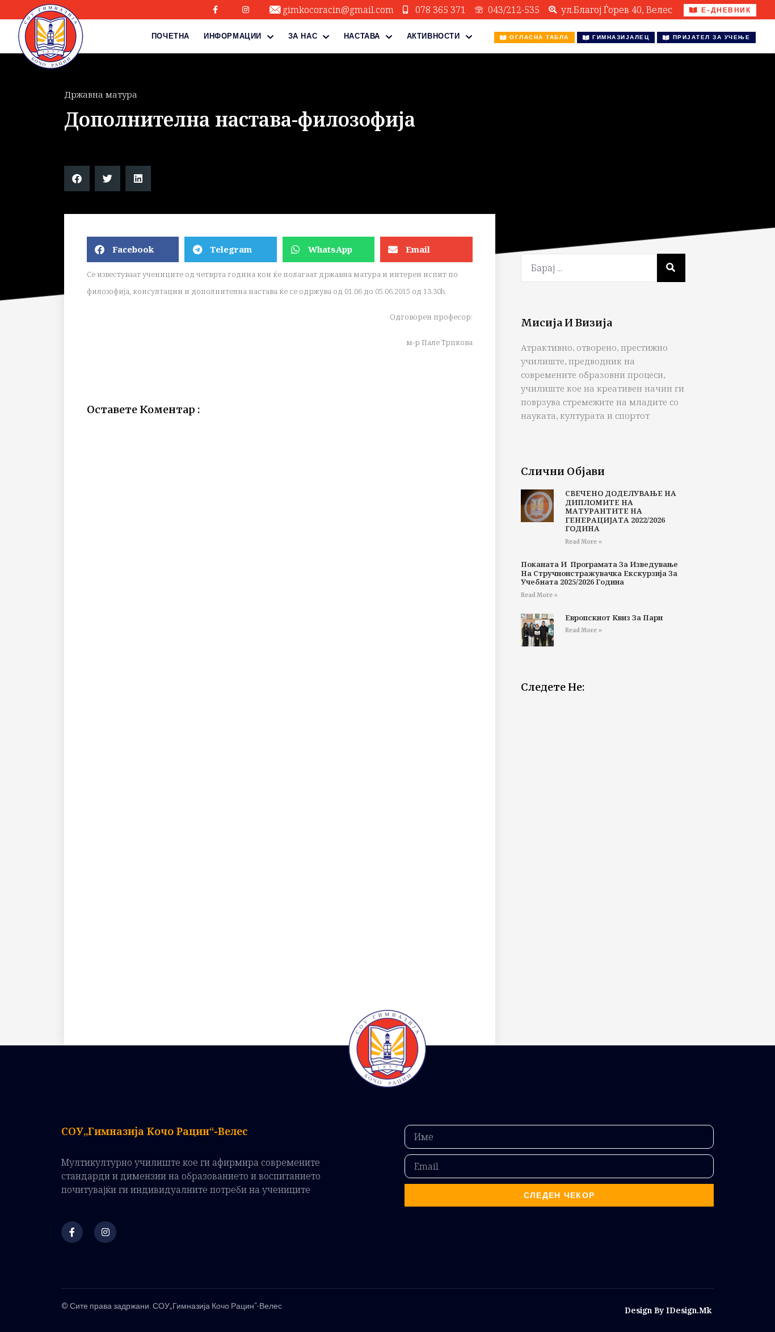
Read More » (583, 541)
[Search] (671, 268)
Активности (433, 36)
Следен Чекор (559, 1195)
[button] (77, 178)
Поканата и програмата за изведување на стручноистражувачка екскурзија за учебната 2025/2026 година (599, 573)
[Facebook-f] (215, 9)
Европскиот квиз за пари (614, 617)
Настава (362, 36)
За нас (303, 36)
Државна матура (100, 94)
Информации (233, 36)
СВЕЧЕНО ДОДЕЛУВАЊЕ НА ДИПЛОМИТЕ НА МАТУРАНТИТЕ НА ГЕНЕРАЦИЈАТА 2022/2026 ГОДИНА (620, 510)
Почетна (170, 36)
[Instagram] (245, 9)
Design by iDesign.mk (668, 1310)
